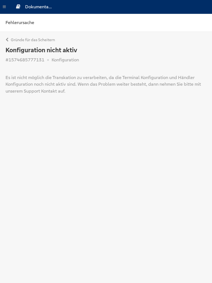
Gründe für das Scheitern (32, 39)
